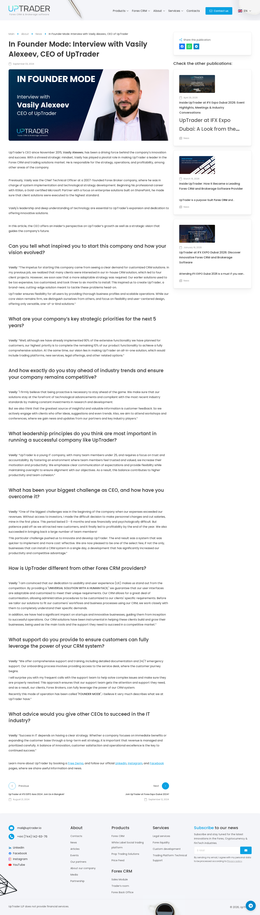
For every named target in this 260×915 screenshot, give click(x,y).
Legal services (161, 836)
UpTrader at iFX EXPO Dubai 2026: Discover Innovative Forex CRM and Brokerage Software (210, 257)
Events (74, 855)
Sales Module (120, 879)
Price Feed (118, 860)
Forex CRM (220, 200)
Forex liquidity (161, 842)
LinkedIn (121, 763)
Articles (75, 849)
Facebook (157, 763)
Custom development (167, 849)
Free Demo (75, 763)
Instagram (135, 763)
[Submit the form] (246, 850)
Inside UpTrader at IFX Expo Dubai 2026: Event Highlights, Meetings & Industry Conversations (212, 108)
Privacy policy (234, 861)
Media (74, 874)
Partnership (77, 881)
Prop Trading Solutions (125, 854)
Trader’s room (120, 886)
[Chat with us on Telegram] (251, 906)
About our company (83, 868)
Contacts (193, 11)
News (73, 842)
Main (11, 34)
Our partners (78, 862)
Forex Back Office (122, 892)
